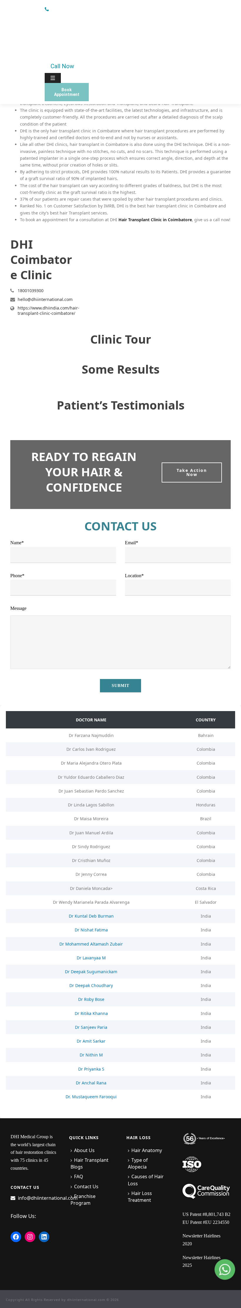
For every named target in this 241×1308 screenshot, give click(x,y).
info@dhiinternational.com (48, 1198)
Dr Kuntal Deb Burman (91, 916)
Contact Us (86, 1186)
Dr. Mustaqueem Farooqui (91, 1096)
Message (18, 608)
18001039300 (30, 290)
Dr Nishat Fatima (91, 930)
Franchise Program (83, 1199)
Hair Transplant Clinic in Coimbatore (155, 219)
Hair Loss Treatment (140, 1196)
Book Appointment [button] (66, 92)
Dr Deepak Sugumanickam (91, 971)
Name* (17, 542)
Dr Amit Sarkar (91, 1041)
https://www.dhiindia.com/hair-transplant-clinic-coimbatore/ (48, 310)
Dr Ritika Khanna (91, 1013)
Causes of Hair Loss (146, 1179)
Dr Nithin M (91, 1055)
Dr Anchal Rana (91, 1083)
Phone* (17, 575)
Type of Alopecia (138, 1163)
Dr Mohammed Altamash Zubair (91, 944)
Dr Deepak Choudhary (91, 985)
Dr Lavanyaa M (91, 958)
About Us (84, 1150)
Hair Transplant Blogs (89, 1163)
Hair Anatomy (146, 1150)
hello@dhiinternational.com (45, 299)
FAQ (78, 1176)
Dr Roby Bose (91, 999)
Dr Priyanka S (91, 1069)
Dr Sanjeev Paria (91, 1027)
